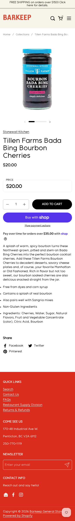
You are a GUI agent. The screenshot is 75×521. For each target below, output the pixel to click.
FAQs (7, 399)
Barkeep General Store (46, 511)
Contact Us (11, 394)
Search (8, 389)
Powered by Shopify (18, 515)
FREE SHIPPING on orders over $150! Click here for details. (38, 4)
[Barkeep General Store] (17, 18)
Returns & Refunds (16, 410)
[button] (54, 18)
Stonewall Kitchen (16, 132)
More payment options (37, 226)
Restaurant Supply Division (22, 405)
